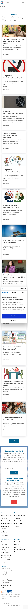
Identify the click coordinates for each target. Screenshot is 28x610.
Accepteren (14, 315)
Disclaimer (4, 598)
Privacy (3, 601)
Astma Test (4, 518)
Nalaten (16, 552)
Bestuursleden (5, 547)
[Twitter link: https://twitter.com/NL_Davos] (11, 605)
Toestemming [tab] (5, 292)
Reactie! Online (19, 523)
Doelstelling (4, 544)
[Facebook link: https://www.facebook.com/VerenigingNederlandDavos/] (8, 605)
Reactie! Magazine (20, 521)
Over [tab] (23, 292)
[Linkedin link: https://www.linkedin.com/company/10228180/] (14, 605)
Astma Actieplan (6, 521)
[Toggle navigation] (25, 3)
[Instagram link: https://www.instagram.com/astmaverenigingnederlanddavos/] (19, 605)
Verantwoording (6, 555)
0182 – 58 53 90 (6, 568)
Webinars (17, 518)
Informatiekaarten (6, 523)
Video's (16, 526)
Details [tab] (14, 292)
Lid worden (17, 542)
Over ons (3, 542)
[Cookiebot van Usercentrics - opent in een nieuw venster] (20, 288)
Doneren (17, 544)
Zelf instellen (13, 320)
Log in (3, 562)
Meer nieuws (14, 441)
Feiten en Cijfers (6, 515)
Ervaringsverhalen (19, 515)
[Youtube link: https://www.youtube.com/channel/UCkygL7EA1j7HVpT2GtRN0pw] (17, 605)
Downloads (4, 535)
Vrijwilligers (4, 550)
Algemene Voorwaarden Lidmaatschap (10, 596)
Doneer (14, 502)
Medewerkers (5, 552)
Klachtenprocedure (6, 603)
